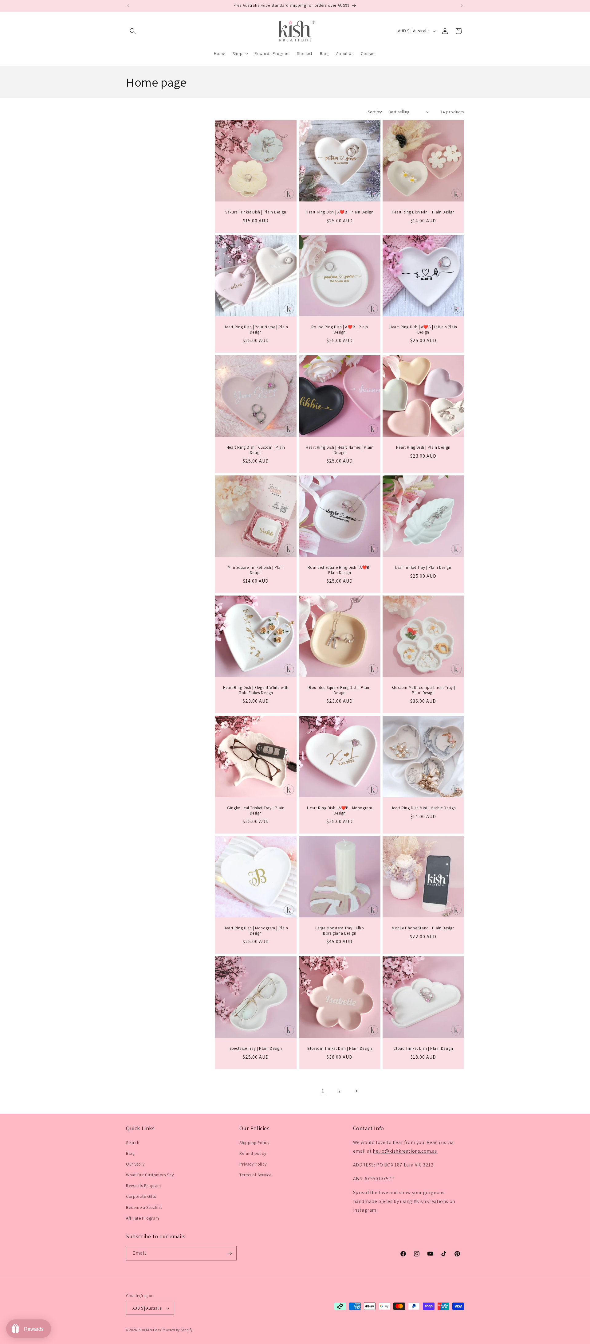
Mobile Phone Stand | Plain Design (423, 928)
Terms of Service (255, 1175)
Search (133, 1142)
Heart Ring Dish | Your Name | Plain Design (255, 330)
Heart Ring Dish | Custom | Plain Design (255, 450)
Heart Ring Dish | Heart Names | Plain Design (339, 450)
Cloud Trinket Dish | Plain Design (423, 1048)
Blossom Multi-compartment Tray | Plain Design (423, 690)
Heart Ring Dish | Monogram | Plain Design (255, 931)
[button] (133, 31)
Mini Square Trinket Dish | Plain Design (256, 570)
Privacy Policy (252, 1164)
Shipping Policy (254, 1142)
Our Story (135, 1164)
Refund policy (252, 1153)
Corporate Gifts (141, 1196)
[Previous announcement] (128, 6)
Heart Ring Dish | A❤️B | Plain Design (340, 211)
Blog (130, 1153)
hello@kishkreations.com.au (405, 1151)
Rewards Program (143, 1185)
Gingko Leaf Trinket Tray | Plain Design (255, 810)
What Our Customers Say (150, 1175)
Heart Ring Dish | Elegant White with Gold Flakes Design (256, 690)
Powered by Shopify (177, 1330)
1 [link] (323, 1091)
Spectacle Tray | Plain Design (256, 1048)
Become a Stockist (144, 1207)
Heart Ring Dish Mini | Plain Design (423, 211)
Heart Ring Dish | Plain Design (423, 447)
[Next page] (356, 1091)
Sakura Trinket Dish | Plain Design (255, 211)
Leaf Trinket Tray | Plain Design (423, 567)
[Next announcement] (462, 6)
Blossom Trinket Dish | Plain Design (339, 1048)
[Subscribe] (229, 1253)
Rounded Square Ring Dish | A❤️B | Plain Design (339, 570)
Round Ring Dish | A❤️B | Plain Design (339, 330)
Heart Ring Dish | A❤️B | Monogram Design (339, 810)
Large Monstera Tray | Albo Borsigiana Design (339, 931)
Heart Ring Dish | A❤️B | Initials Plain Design (423, 330)
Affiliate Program (142, 1218)
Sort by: (375, 112)
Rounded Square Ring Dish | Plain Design (339, 690)
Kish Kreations (150, 1330)
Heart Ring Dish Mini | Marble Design (423, 807)
